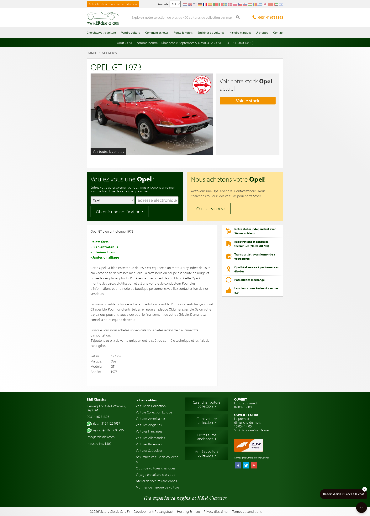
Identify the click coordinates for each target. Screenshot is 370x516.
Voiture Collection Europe (154, 412)
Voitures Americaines (151, 418)
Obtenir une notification (118, 212)
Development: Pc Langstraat (153, 511)
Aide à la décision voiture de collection (113, 4)
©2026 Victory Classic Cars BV (110, 511)
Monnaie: (163, 4)
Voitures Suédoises (149, 450)
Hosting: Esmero (188, 511)
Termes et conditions (247, 511)
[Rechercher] (238, 17)
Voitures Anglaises (149, 425)
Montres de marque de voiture (157, 487)
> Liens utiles (146, 400)
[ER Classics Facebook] (238, 465)
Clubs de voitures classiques (155, 468)
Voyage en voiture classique (155, 474)
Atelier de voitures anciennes (156, 481)
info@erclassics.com (101, 437)
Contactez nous (209, 208)
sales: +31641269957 (105, 423)
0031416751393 (270, 17)
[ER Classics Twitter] (246, 465)
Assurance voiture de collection (157, 459)
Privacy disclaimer (216, 511)
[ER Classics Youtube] (254, 465)
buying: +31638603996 (107, 430)
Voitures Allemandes (150, 438)
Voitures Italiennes (149, 444)
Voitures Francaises (149, 431)
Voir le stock (247, 101)
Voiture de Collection (151, 406)
